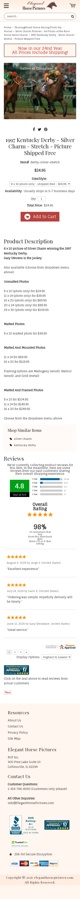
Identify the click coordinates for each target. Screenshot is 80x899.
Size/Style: (39, 178)
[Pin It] (45, 129)
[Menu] (9, 5)
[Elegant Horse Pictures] (40, 6)
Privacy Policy (18, 732)
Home (7, 27)
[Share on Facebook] (34, 129)
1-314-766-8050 (19, 789)
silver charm (23, 438)
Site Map (14, 738)
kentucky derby (25, 445)
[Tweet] (39, 129)
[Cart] (72, 5)
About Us (14, 720)
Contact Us (15, 726)
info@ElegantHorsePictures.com (31, 803)
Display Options (28, 657)
